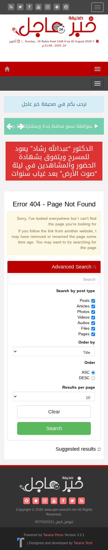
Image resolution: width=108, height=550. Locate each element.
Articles (83, 306)
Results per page (78, 387)
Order (89, 363)
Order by (86, 342)
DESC (84, 378)
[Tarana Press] (21, 543)
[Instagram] (48, 7)
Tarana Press (53, 535)
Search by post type (75, 291)
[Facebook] (30, 7)
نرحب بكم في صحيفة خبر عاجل (54, 104)
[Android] (57, 7)
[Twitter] (20, 7)
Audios (83, 323)
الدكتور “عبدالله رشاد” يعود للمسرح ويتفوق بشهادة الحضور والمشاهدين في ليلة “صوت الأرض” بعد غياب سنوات (54, 161)
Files (85, 328)
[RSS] (11, 7)
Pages (83, 334)
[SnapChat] (66, 7)
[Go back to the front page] (54, 27)
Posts (84, 301)
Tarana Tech (83, 543)
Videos (83, 317)
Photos (83, 312)
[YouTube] (39, 7)
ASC (85, 372)
